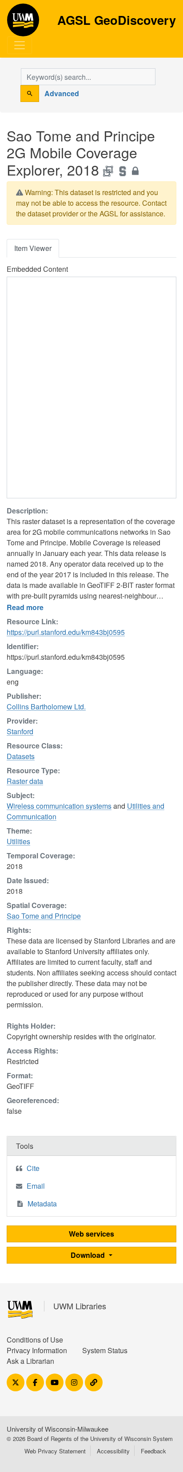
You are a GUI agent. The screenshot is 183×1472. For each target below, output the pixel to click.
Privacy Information (37, 1350)
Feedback (153, 1451)
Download (89, 1255)
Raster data (25, 781)
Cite (33, 1168)
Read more (25, 607)
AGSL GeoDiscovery (23, 23)
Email (36, 1186)
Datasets (21, 756)
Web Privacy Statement (55, 1451)
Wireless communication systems (59, 806)
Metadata (42, 1203)
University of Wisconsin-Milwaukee (57, 1428)
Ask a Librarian (30, 1361)
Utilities (18, 841)
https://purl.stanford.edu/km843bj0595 (66, 632)
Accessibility (113, 1451)
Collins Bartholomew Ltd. (46, 706)
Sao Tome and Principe (44, 916)
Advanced (61, 93)
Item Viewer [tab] (33, 248)
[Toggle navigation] (19, 45)
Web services (91, 1234)
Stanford (20, 731)
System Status (104, 1350)
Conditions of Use (35, 1340)
